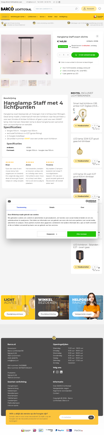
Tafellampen (12, 398)
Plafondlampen (14, 403)
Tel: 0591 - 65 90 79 (44, 2)
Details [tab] (52, 207)
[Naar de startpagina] (16, 9)
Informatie (58, 382)
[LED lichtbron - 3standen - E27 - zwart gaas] (79, 256)
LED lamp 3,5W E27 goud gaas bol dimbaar (86, 139)
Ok (91, 417)
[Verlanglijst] (99, 8)
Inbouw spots (13, 405)
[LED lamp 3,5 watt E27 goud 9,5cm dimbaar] (79, 186)
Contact (56, 393)
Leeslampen (12, 400)
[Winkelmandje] (102, 9)
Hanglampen (13, 386)
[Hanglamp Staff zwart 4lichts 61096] (26, 54)
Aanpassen (51, 234)
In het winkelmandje (87, 55)
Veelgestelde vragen (61, 388)
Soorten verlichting (17, 382)
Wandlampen (13, 393)
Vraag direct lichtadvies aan (11, 2)
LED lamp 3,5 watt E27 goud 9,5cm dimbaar (84, 175)
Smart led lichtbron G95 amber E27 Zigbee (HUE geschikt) (85, 104)
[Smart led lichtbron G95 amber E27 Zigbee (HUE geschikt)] (79, 115)
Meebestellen (83, 126)
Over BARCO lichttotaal (62, 386)
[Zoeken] (76, 8)
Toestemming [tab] (21, 207)
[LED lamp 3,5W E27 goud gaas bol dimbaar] (79, 150)
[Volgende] (47, 54)
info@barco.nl (31, 2)
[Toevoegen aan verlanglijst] (97, 36)
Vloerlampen (13, 396)
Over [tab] (82, 207)
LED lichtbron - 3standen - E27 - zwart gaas (86, 246)
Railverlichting (13, 388)
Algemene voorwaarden (62, 391)
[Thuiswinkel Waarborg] (98, 16)
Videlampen (12, 391)
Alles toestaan (82, 234)
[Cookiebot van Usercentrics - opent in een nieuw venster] (87, 201)
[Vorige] (5, 54)
